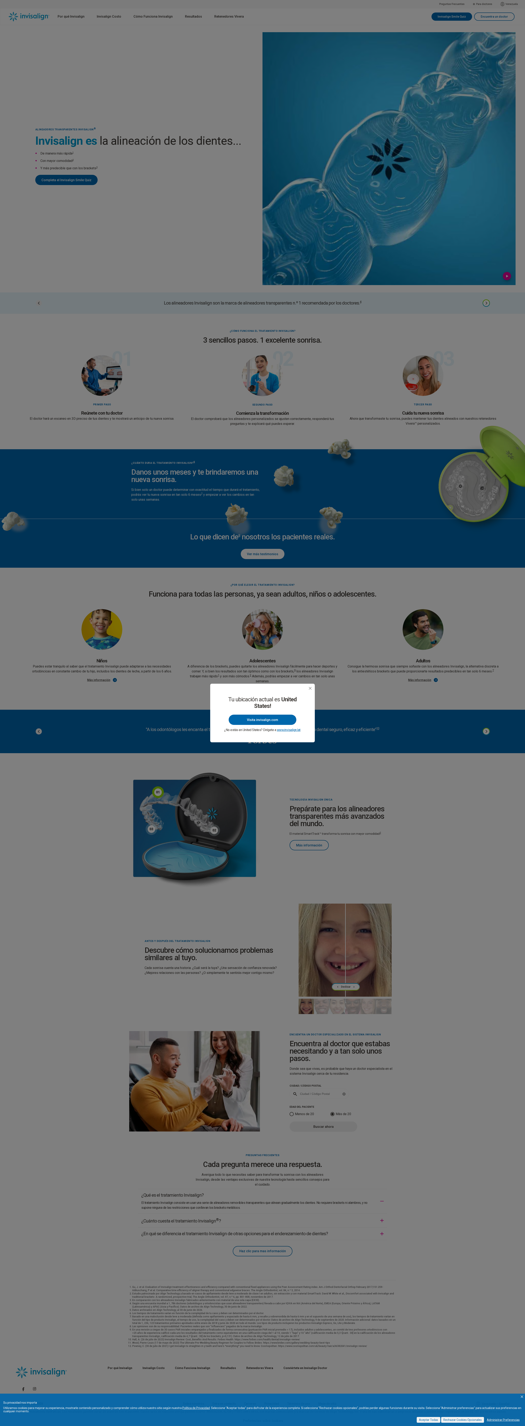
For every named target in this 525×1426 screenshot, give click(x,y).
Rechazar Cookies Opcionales (462, 1419)
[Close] (310, 688)
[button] (522, 1396)
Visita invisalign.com (262, 720)
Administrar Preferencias (503, 1419)
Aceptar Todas (428, 1419)
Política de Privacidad (196, 1408)
